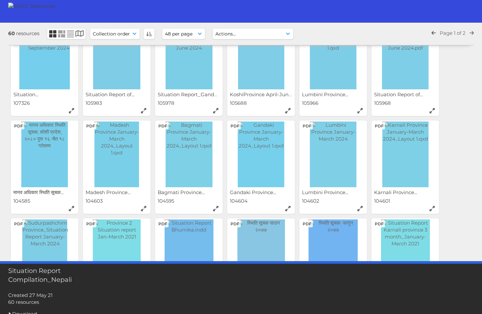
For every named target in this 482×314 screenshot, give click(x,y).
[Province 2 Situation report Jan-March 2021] (117, 252)
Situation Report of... (111, 94)
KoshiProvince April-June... (263, 94)
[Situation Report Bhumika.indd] (189, 252)
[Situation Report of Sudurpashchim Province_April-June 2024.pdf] (405, 56)
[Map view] (79, 34)
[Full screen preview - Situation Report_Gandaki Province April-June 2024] (215, 110)
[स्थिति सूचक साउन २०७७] (261, 252)
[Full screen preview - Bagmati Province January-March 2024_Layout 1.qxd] (215, 208)
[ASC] (149, 34)
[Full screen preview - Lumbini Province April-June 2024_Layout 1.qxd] (360, 110)
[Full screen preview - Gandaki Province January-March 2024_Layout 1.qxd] (288, 208)
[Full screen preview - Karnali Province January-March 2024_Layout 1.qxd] (432, 208)
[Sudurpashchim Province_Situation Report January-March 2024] (44, 252)
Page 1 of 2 (453, 33)
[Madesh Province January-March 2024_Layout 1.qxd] (117, 154)
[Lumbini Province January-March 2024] (333, 154)
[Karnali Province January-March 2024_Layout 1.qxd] (405, 154)
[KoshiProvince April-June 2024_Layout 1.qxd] (261, 56)
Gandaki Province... (253, 192)
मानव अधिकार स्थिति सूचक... (39, 192)
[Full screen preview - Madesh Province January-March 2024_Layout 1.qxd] (143, 208)
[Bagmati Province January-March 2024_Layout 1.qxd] (189, 154)
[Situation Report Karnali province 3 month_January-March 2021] (405, 252)
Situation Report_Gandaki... (192, 94)
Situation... (26, 94)
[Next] (472, 33)
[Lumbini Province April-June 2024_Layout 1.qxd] (333, 56)
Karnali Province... (396, 192)
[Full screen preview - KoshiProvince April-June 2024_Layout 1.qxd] (288, 110)
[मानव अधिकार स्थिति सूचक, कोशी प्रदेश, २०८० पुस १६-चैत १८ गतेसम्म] (44, 154)
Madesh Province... (109, 192)
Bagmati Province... (182, 192)
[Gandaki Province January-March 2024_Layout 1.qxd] (261, 154)
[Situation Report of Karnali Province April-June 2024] (117, 56)
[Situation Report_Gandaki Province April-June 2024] (189, 56)
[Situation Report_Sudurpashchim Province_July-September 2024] (44, 56)
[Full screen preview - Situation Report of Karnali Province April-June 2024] (143, 110)
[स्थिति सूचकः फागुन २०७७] (333, 252)
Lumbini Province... (326, 94)
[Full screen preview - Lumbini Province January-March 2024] (360, 208)
